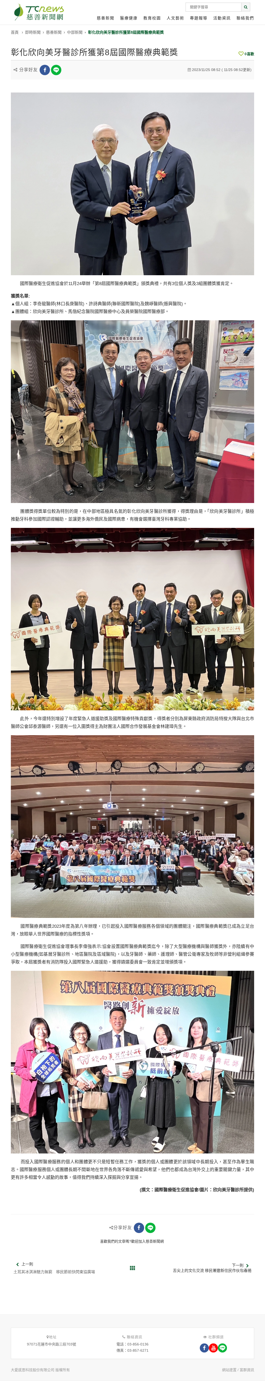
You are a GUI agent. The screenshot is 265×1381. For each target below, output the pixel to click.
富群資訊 (247, 1370)
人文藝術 (175, 18)
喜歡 (249, 54)
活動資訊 (222, 18)
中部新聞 (75, 32)
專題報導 (199, 18)
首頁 (15, 32)
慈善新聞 (105, 18)
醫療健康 (129, 18)
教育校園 (152, 18)
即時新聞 (33, 32)
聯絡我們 (245, 18)
